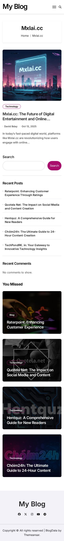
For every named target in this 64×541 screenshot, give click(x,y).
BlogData (51, 530)
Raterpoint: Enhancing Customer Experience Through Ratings (27, 193)
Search (8, 157)
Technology (11, 106)
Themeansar (31, 535)
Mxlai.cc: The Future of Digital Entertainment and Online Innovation (28, 119)
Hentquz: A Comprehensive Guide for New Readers (30, 220)
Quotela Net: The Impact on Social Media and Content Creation (32, 206)
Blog (12, 314)
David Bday (10, 126)
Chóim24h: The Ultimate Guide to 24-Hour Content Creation (30, 233)
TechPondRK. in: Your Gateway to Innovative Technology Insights (27, 247)
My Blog (15, 6)
